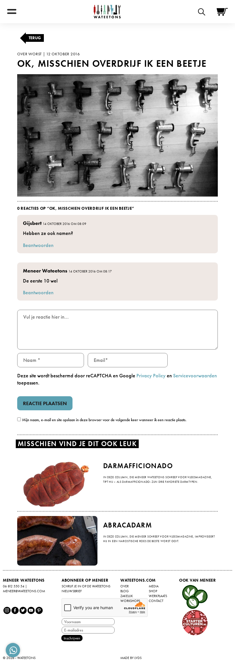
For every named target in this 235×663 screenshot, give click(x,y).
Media (153, 586)
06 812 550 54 (13, 586)
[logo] (107, 11)
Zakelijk (126, 596)
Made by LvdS (131, 658)
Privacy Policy (151, 375)
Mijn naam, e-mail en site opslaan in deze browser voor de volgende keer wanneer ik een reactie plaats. (104, 419)
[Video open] (203, 11)
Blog (124, 591)
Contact (156, 601)
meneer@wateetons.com (24, 591)
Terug (35, 37)
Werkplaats (158, 596)
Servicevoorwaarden (195, 375)
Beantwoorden (38, 245)
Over (124, 586)
